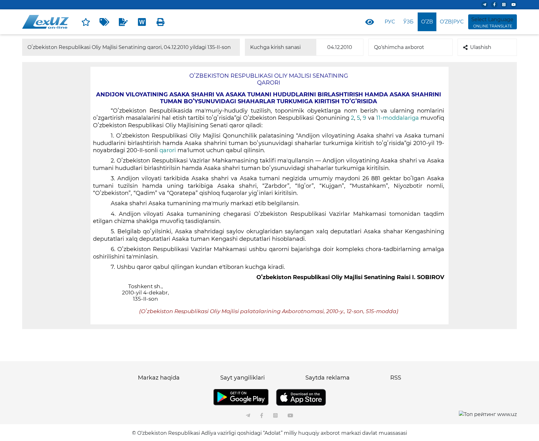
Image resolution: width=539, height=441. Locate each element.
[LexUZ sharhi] (123, 21)
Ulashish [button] (480, 47)
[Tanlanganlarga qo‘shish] (85, 21)
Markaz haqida (159, 377)
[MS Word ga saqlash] (142, 21)
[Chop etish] (160, 21)
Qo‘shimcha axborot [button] (399, 47)
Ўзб (408, 22)
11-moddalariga (398, 117)
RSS (395, 377)
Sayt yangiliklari (242, 377)
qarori (168, 150)
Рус (390, 22)
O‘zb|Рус (452, 22)
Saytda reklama (327, 377)
